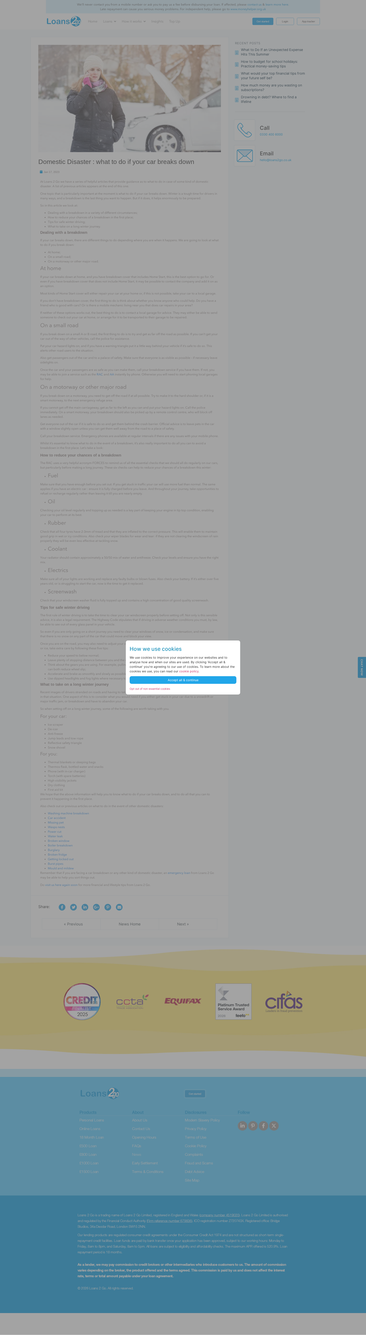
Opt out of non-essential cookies (150, 688)
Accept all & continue (183, 680)
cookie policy (188, 671)
